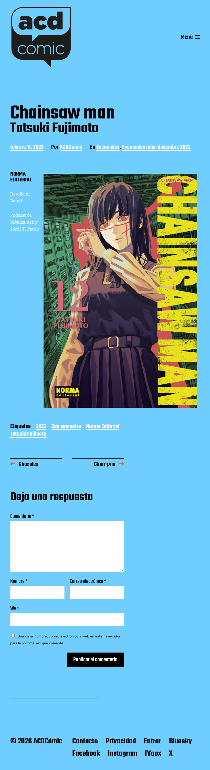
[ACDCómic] (41, 37)
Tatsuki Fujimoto (28, 434)
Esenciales (108, 147)
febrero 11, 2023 (27, 147)
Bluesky (180, 741)
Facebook (86, 754)
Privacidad (121, 741)
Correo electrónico (88, 581)
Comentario (22, 516)
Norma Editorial (102, 427)
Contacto (85, 741)
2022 (41, 427)
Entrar (152, 741)
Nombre (18, 581)
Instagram (122, 754)
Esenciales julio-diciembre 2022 (156, 147)
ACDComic (71, 147)
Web (14, 608)
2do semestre (66, 427)
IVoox (153, 754)
